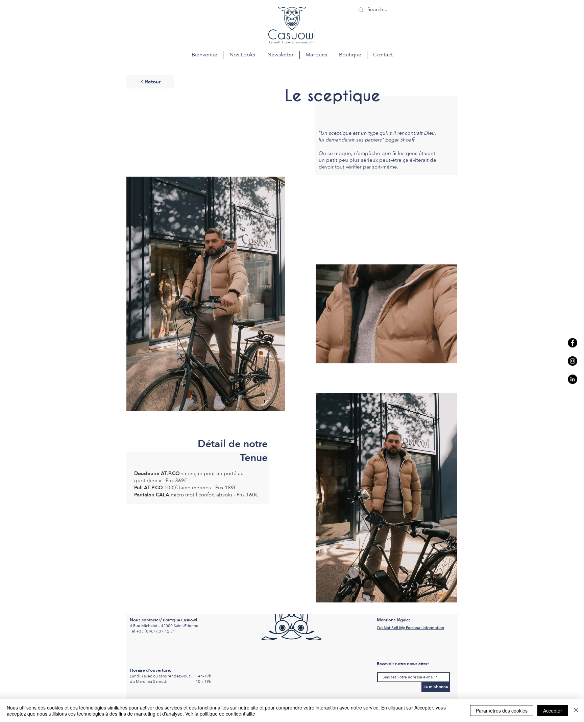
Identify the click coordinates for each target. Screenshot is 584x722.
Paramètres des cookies (502, 710)
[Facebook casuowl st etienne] (572, 342)
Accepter (552, 710)
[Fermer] (576, 710)
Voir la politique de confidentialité (220, 713)
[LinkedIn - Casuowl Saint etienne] (572, 379)
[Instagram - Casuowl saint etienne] (572, 361)
